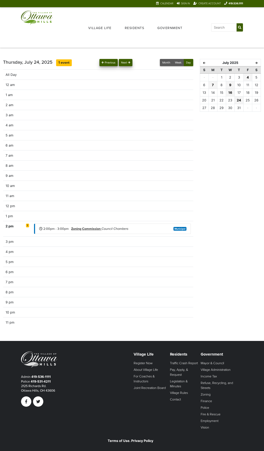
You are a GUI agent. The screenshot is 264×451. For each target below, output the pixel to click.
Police (205, 408)
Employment (209, 421)
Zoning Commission (86, 229)
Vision (205, 427)
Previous (110, 62)
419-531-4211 (41, 381)
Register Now (143, 363)
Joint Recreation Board (150, 388)
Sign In (185, 3)
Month (166, 62)
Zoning (206, 394)
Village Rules (179, 393)
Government (169, 28)
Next (124, 62)
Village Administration (216, 370)
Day (188, 62)
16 (230, 92)
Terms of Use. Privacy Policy (130, 441)
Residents (134, 28)
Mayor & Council (212, 363)
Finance (206, 401)
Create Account (209, 3)
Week (178, 62)
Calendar (166, 3)
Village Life (100, 28)
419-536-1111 (41, 377)
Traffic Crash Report (184, 363)
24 (239, 100)
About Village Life (146, 370)
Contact (175, 399)
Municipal (179, 228)
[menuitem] (100, 27)
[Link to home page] (37, 27)
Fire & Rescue (210, 414)
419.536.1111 (236, 3)
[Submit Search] (240, 27)
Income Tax (209, 376)
